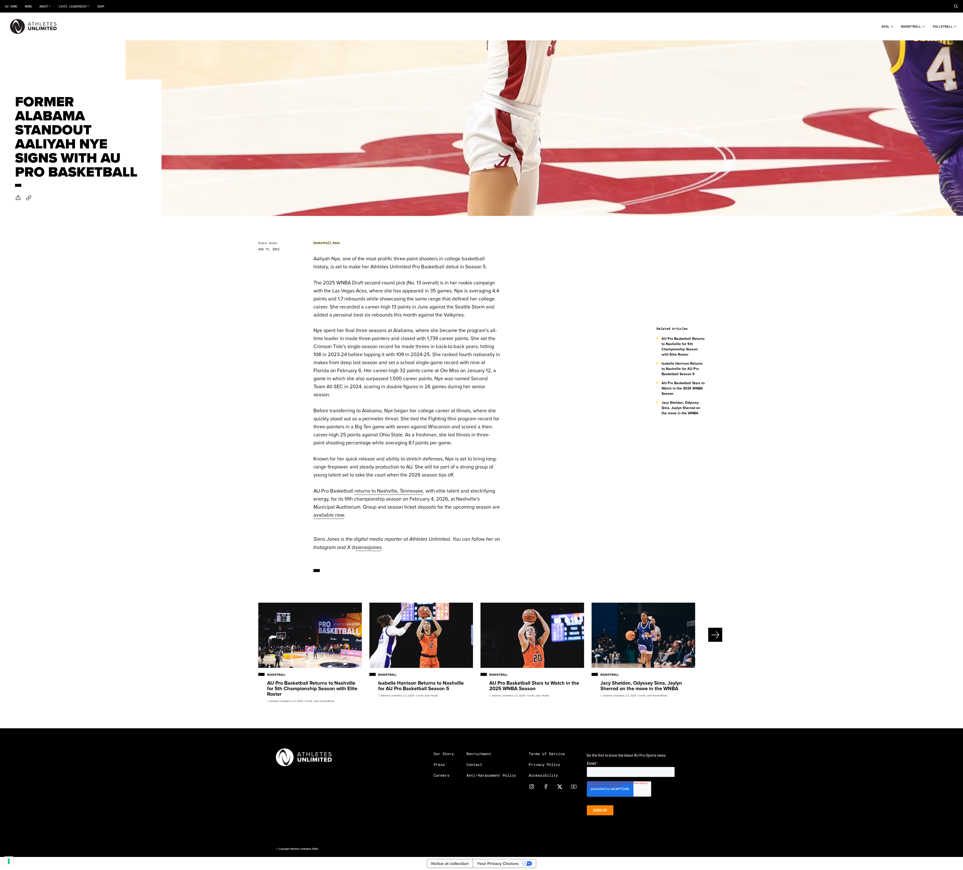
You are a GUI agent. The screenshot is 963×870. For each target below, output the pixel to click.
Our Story (444, 753)
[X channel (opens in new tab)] (559, 786)
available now (328, 514)
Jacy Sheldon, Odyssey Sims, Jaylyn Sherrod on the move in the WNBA (681, 408)
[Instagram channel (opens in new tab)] (531, 786)
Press (439, 764)
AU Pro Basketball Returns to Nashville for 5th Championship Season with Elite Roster (683, 346)
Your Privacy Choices (498, 863)
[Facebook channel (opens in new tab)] (545, 786)
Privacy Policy (544, 764)
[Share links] (18, 197)
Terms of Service (547, 753)
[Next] (698, 634)
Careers (441, 775)
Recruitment (478, 753)
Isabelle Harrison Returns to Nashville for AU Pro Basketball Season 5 (682, 368)
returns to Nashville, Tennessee (389, 490)
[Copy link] (29, 198)
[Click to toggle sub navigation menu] (892, 25)
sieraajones (368, 547)
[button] (956, 6)
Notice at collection (450, 863)
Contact (474, 764)
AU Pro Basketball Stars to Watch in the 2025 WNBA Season (683, 388)
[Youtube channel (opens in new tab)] (573, 786)
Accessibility (543, 775)
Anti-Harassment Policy (491, 775)
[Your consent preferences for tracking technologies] (9, 861)
